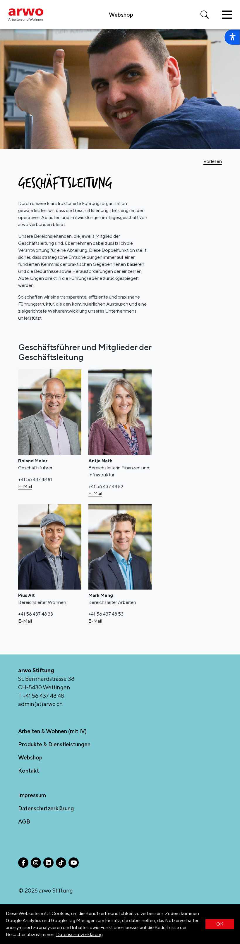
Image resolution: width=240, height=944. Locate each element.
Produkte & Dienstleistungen (54, 744)
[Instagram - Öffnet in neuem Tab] (36, 862)
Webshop (121, 14)
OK (219, 924)
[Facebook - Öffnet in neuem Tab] (23, 862)
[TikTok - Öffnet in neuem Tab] (61, 862)
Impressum (32, 795)
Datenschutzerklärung (79, 934)
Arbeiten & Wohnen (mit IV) (52, 731)
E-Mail (25, 486)
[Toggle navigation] (227, 15)
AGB (24, 821)
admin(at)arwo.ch (40, 704)
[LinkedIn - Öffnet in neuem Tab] (48, 862)
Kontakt (28, 770)
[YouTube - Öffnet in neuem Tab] (73, 862)
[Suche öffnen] (204, 14)
